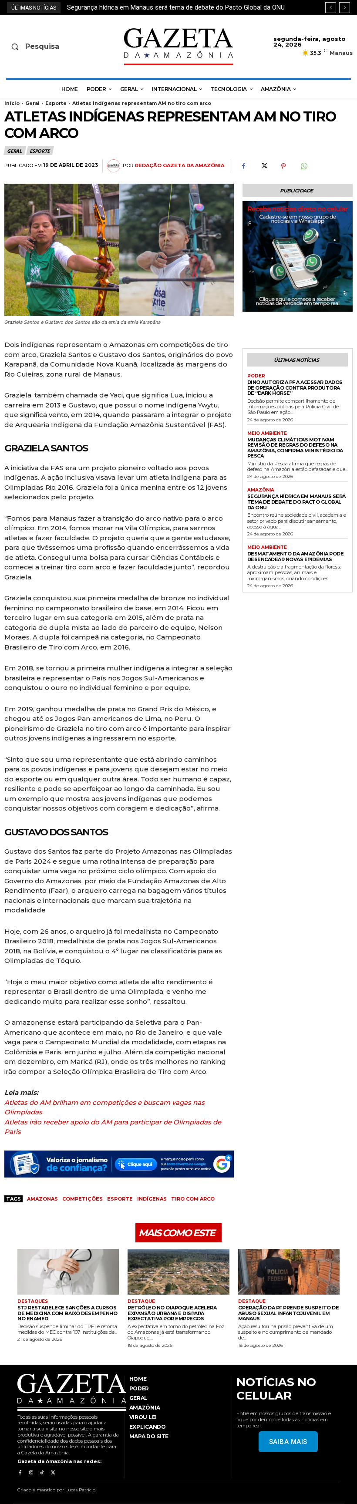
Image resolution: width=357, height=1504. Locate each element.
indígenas (152, 1199)
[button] (43, 46)
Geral (32, 103)
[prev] (330, 7)
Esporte (56, 103)
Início (12, 103)
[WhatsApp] (303, 166)
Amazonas (42, 1199)
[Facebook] (243, 166)
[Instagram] (30, 1472)
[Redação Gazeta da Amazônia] (115, 165)
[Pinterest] (283, 166)
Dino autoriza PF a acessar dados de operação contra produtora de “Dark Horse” (295, 387)
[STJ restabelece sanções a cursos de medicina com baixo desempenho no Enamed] (68, 1272)
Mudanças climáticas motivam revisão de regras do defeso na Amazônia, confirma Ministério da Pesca (295, 448)
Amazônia (260, 490)
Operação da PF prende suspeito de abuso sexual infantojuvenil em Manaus (288, 1313)
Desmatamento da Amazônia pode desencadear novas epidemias (161, 7)
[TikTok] (42, 1472)
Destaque (141, 1301)
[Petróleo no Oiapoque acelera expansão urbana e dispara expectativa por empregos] (178, 1272)
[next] (344, 7)
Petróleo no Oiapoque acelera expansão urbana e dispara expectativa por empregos (172, 1313)
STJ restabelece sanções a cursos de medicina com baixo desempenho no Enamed (67, 1313)
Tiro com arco (193, 1199)
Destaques (32, 1301)
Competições (82, 1199)
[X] (263, 166)
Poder (256, 376)
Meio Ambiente (267, 433)
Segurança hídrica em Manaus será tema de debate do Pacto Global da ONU (296, 501)
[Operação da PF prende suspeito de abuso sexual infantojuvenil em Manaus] (289, 1272)
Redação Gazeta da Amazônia (179, 165)
